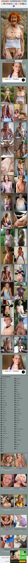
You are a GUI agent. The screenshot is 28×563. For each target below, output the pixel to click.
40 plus (4, 378)
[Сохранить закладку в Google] (7, 4)
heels (17, 385)
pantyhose (18, 413)
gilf (3, 451)
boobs (3, 416)
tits (16, 442)
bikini (3, 409)
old (16, 407)
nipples (17, 405)
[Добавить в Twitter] (25, 4)
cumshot (4, 433)
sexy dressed (19, 429)
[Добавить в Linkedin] (11, 4)
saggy (17, 422)
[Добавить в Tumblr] (23, 4)
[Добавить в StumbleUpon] (21, 4)
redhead (17, 420)
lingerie (17, 396)
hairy (17, 381)
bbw (3, 398)
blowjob (4, 413)
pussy (17, 418)
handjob (17, 383)
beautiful (4, 402)
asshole (4, 396)
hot (16, 387)
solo (16, 437)
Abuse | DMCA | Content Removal (10, 557)
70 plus (4, 385)
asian (3, 391)
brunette (4, 420)
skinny (17, 433)
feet (3, 446)
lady (16, 389)
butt (3, 424)
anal (3, 389)
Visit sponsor (18, 61)
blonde (4, 411)
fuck (3, 448)
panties (17, 411)
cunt (3, 435)
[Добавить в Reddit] (18, 4)
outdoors (18, 409)
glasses (17, 378)
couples (4, 431)
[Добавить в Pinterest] (16, 4)
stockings (18, 440)
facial (3, 442)
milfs (16, 402)
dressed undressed (7, 437)
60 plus (4, 383)
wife (16, 446)
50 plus (4, 381)
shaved (17, 431)
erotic (3, 440)
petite (17, 416)
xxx (16, 448)
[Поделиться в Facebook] (4, 4)
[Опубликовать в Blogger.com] (2, 4)
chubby (4, 427)
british (3, 418)
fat (2, 444)
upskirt (17, 444)
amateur (4, 387)
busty (3, 422)
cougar (4, 429)
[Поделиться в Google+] (9, 4)
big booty (4, 405)
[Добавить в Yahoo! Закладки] (14, 6)
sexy (16, 427)
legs (16, 391)
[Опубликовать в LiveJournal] (14, 4)
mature (17, 400)
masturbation (19, 398)
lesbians (17, 394)
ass (3, 394)
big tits (4, 407)
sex (16, 424)
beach (3, 400)
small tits (18, 435)
